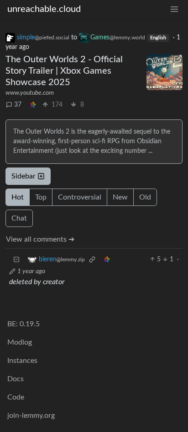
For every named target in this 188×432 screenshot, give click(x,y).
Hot (17, 197)
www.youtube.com (29, 93)
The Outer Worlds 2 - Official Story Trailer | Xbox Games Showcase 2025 (64, 71)
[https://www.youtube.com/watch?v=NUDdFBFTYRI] (164, 72)
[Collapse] (16, 260)
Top (41, 197)
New (120, 197)
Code (15, 397)
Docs (15, 379)
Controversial (79, 197)
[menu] (174, 9)
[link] (33, 105)
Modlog (19, 342)
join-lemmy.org (31, 415)
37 (17, 105)
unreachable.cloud (44, 9)
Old (145, 197)
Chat (19, 218)
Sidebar (23, 176)
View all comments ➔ (40, 239)
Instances (22, 360)
